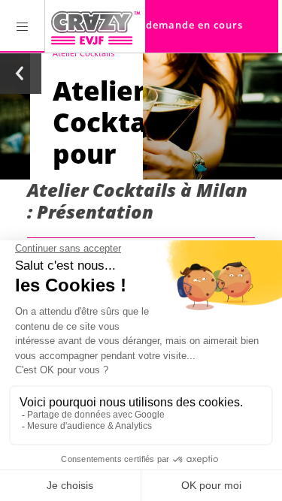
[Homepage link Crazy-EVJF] (95, 26)
